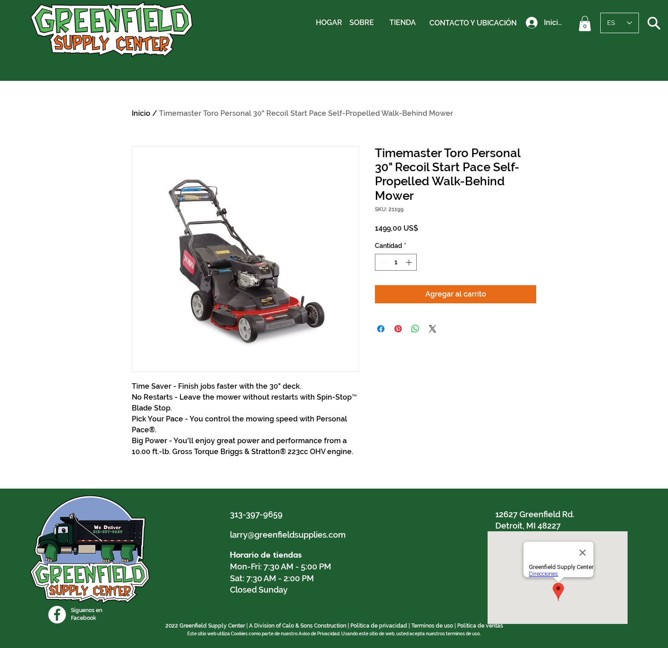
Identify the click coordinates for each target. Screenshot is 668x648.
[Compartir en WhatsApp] (415, 328)
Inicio (141, 113)
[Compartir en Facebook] (380, 328)
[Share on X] (432, 328)
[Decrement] (382, 262)
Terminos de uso (432, 626)
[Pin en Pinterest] (398, 328)
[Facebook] (57, 614)
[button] (584, 23)
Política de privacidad (378, 626)
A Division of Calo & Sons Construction (298, 626)
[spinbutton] (396, 262)
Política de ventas (480, 626)
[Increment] (409, 262)
